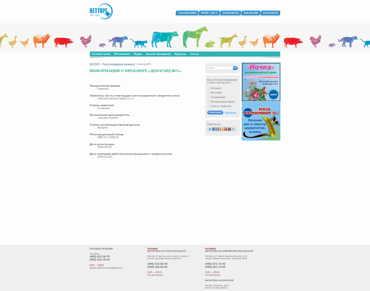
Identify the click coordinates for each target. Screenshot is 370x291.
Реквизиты (231, 12)
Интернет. (216, 88)
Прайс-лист (209, 12)
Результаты (230, 112)
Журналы (180, 53)
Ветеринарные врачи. (223, 101)
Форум (138, 53)
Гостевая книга (101, 53)
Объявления (122, 53)
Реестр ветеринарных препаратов (119, 64)
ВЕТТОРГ (95, 64)
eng (97, 15)
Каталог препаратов (158, 53)
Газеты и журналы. (221, 106)
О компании (187, 12)
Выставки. (216, 92)
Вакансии (251, 12)
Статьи (194, 53)
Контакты (270, 12)
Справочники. (218, 97)
